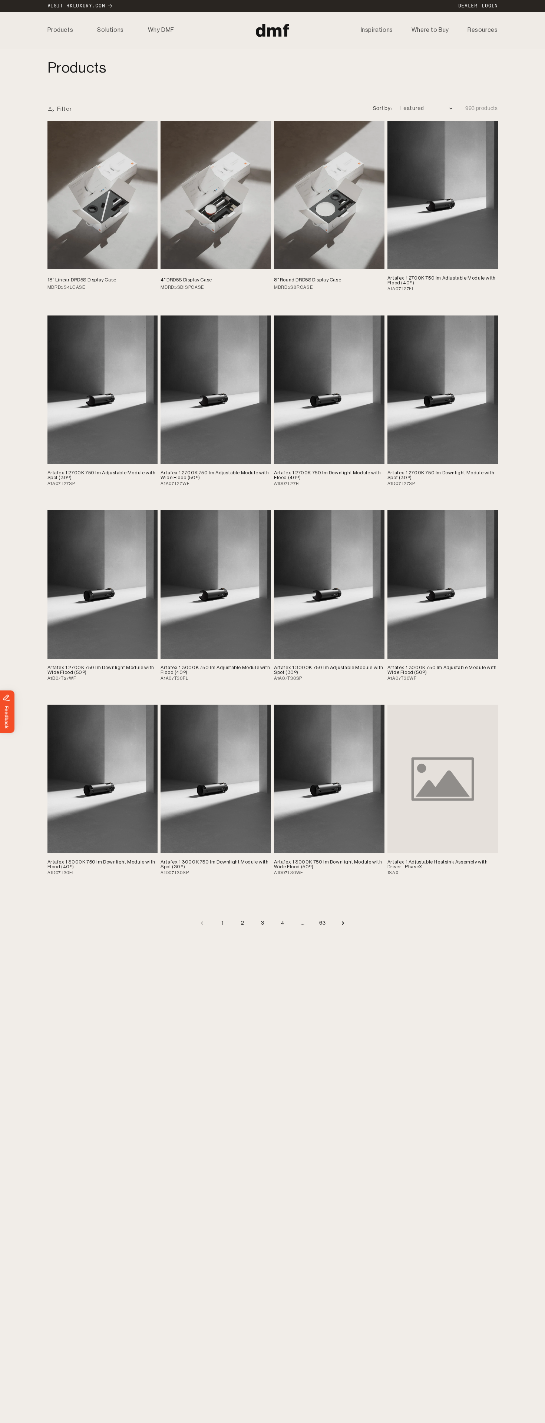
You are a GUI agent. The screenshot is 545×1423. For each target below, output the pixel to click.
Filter (64, 109)
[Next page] (342, 923)
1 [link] (222, 922)
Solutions (110, 30)
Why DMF (161, 30)
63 (322, 923)
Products (60, 30)
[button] (60, 30)
